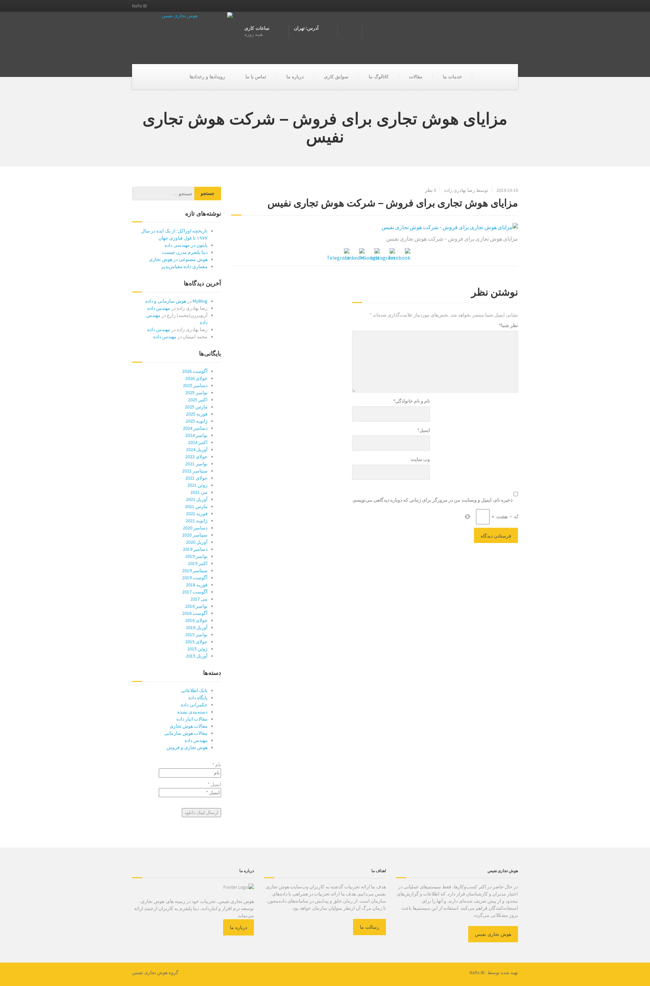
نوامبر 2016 (196, 606)
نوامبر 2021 (196, 464)
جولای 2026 (196, 378)
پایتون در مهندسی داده (186, 245)
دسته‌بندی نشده (192, 712)
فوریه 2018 (197, 585)
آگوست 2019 (195, 578)
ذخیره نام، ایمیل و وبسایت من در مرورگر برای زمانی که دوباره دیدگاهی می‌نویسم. (432, 500)
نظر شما (508, 325)
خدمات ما (452, 77)
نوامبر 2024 (196, 435)
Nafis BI (477, 972)
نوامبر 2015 (196, 634)
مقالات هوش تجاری (189, 726)
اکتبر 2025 (198, 400)
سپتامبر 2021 (195, 471)
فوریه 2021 (197, 513)
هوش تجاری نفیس (493, 934)
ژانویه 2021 (197, 521)
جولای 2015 (196, 642)
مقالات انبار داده (192, 719)
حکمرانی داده (194, 705)
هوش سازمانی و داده (165, 301)
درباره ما (295, 77)
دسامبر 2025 (195, 385)
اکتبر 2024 (198, 442)
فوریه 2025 (197, 414)
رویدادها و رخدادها (207, 77)
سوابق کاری (336, 77)
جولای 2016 (196, 620)
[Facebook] (404, 253)
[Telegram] (344, 253)
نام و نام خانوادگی (411, 401)
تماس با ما (255, 77)
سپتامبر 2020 (195, 535)
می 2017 (199, 599)
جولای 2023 (196, 457)
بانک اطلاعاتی (194, 690)
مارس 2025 (196, 407)
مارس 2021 (196, 506)
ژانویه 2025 (197, 421)
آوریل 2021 (197, 499)
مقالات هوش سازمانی (186, 733)
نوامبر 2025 (196, 392)
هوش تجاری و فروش (187, 747)
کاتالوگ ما (379, 77)
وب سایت (420, 459)
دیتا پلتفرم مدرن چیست (185, 252)
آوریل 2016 (197, 627)
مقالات (415, 77)
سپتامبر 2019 (195, 570)
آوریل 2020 (197, 542)
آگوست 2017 (195, 592)
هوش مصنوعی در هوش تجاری (178, 259)
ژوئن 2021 (197, 485)
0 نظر (430, 190)
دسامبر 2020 (195, 528)
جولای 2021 (196, 478)
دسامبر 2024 (195, 428)
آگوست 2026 (195, 371)
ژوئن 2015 (197, 649)
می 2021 (199, 492)
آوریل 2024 (197, 449)
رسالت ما (369, 927)
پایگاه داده (198, 698)
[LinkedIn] (359, 253)
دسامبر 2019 (195, 549)
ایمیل (423, 430)
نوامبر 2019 (196, 556)
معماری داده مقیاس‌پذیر (184, 266)
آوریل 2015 (197, 656)
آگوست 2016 (195, 613)
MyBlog (200, 301)
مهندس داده (158, 308)
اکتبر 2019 (198, 563)
